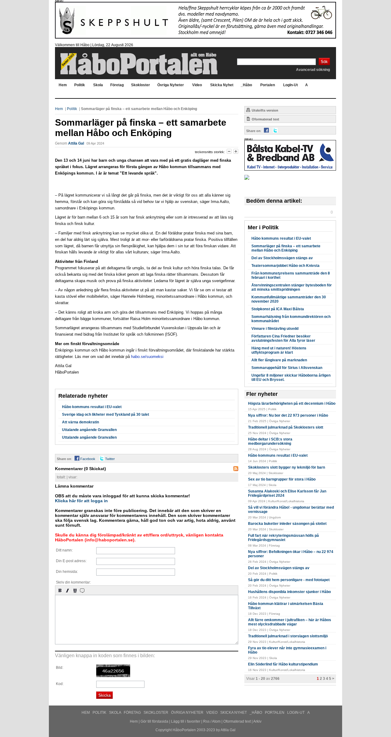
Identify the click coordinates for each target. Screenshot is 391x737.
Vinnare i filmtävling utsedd (274, 328)
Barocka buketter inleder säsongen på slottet (287, 523)
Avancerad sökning (313, 70)
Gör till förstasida (154, 721)
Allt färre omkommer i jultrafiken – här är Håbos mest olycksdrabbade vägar (289, 622)
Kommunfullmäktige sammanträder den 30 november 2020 (288, 299)
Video (212, 712)
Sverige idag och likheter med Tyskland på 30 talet (105, 414)
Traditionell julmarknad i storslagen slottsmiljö (288, 636)
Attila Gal (76, 143)
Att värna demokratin (80, 422)
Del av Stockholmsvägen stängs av (282, 258)
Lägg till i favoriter (185, 721)
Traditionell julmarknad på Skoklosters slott (285, 427)
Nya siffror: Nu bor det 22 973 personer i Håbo (288, 415)
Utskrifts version (264, 110)
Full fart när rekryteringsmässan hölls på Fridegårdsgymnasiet (283, 537)
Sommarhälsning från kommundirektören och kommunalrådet (291, 319)
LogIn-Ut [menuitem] (290, 85)
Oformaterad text (265, 119)
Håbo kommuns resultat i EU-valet (92, 407)
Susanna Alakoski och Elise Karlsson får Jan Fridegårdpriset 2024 (287, 493)
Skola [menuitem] (98, 85)
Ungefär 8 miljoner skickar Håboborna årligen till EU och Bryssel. (291, 377)
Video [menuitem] (197, 85)
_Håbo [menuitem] (246, 85)
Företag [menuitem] (117, 85)
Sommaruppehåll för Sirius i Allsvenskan (286, 368)
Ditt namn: (64, 550)
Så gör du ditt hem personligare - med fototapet (289, 580)
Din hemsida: (67, 571)
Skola (115, 712)
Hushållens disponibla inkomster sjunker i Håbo (289, 592)
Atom (216, 721)
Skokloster (156, 712)
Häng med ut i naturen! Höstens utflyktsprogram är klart (278, 350)
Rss (206, 721)
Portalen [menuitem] (267, 85)
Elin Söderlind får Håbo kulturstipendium (283, 664)
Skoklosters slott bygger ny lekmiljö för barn (286, 467)
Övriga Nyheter (187, 712)
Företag (133, 712)
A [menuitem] (306, 85)
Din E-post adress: (71, 561)
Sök (324, 61)
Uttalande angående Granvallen (89, 430)
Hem (59, 109)
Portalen (275, 712)
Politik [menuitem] (79, 85)
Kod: (60, 684)
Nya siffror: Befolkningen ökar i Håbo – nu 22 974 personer (290, 554)
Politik (72, 109)
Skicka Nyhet (234, 712)
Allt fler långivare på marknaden (279, 360)
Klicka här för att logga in (81, 500)
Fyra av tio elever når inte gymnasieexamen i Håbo (287, 650)
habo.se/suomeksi (147, 356)
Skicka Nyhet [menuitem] (221, 85)
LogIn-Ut (296, 712)
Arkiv (257, 721)
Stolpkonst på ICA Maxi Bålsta (277, 309)
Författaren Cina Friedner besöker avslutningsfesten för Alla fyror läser (283, 338)
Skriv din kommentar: (73, 582)
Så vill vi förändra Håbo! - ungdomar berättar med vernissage (291, 509)
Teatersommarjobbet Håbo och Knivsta (285, 265)
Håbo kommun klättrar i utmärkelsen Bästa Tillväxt (285, 606)
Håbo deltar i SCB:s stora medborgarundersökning (270, 441)
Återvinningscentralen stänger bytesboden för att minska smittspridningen (291, 287)
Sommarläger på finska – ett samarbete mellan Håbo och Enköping (285, 248)
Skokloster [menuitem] (140, 85)
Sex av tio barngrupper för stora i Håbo (282, 479)
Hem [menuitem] (63, 85)
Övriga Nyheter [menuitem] (170, 85)
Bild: (59, 667)
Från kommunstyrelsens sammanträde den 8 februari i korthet (290, 275)
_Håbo (256, 712)
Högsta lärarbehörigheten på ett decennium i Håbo (291, 403)
